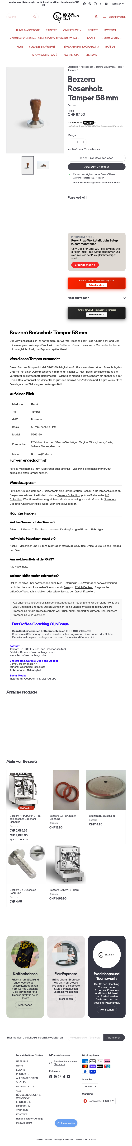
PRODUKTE (22, 1073)
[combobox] (22, 16)
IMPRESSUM (23, 1106)
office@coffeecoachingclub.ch (28, 591)
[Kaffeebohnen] (25, 954)
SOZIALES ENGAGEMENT (43, 46)
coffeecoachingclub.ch (48, 583)
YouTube (51, 678)
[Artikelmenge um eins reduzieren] (71, 142)
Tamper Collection (110, 490)
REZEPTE (93, 30)
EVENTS (21, 1069)
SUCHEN (21, 1082)
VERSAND (22, 1110)
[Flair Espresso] (66, 954)
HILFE (20, 46)
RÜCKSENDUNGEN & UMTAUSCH (28, 1096)
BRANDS (110, 46)
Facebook (29, 678)
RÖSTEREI (110, 30)
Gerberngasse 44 (27, 663)
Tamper (72, 70)
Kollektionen (87, 67)
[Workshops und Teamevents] (107, 954)
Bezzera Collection (68, 495)
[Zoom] (35, 110)
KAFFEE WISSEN (111, 38)
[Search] (35, 16)
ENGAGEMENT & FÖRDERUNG (81, 46)
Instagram (16, 678)
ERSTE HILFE (23, 1101)
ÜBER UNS (91, 55)
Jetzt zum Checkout (96, 166)
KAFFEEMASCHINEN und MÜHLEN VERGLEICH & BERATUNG (44, 38)
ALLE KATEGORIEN (27, 1078)
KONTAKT (21, 1114)
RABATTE (51, 30)
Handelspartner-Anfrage (29, 1118)
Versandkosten (92, 149)
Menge (72, 135)
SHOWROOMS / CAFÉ (44, 55)
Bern (67, 587)
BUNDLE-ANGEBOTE (28, 30)
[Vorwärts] (62, 165)
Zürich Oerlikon (84, 587)
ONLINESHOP (71, 30)
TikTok (41, 678)
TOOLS (91, 38)
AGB (18, 1090)
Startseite (73, 67)
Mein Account (24, 1122)
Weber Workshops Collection (59, 503)
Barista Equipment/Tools (109, 67)
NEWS (19, 1065)
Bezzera (30, 761)
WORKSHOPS (71, 55)
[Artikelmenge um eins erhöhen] (83, 142)
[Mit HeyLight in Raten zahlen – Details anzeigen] (95, 122)
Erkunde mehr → (85, 264)
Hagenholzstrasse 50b (31, 666)
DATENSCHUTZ (25, 1086)
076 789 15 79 (27, 649)
